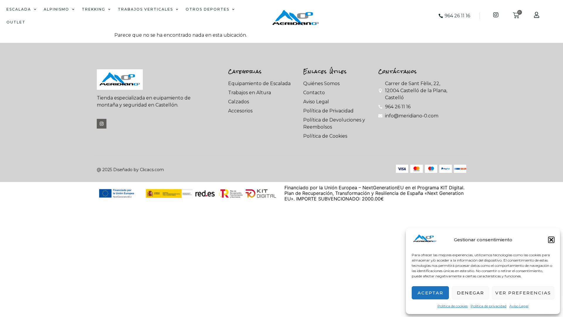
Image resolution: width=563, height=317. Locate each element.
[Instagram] (101, 124)
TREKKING (93, 9)
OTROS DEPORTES (207, 9)
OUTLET (16, 22)
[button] (551, 240)
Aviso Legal (518, 306)
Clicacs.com (152, 169)
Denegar (470, 293)
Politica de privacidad (488, 306)
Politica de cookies (452, 306)
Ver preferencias (523, 293)
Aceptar (430, 293)
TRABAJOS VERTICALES (145, 9)
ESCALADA (18, 9)
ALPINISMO (56, 9)
